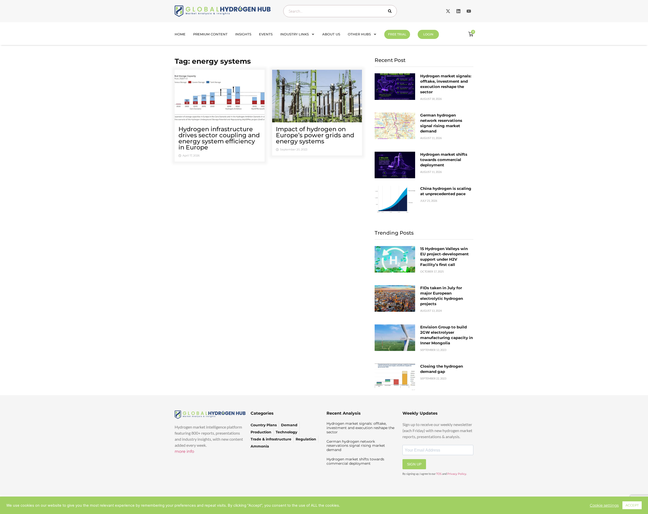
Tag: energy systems (213, 61)
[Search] (391, 11)
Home (180, 34)
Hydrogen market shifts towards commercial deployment (443, 159)
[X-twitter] (448, 11)
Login (428, 34)
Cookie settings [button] (604, 505)
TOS (439, 474)
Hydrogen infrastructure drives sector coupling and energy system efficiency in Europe (219, 138)
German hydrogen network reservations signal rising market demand (356, 445)
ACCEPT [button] (632, 505)
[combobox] (340, 11)
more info (184, 451)
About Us (331, 34)
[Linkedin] (458, 11)
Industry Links (294, 34)
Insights (243, 34)
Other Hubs (359, 34)
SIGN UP (414, 464)
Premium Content (210, 34)
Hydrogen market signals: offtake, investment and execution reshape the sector (360, 427)
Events (266, 34)
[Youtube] (468, 11)
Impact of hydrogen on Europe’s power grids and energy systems (315, 135)
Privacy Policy (456, 474)
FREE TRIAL (397, 34)
